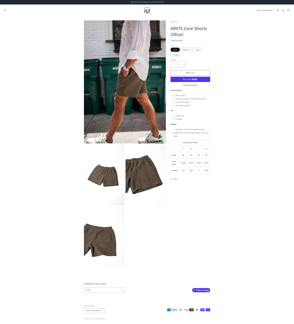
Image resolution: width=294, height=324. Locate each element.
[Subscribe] (122, 290)
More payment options (190, 85)
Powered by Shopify (100, 319)
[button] (4, 10)
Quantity (173, 60)
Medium (186, 50)
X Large (176, 55)
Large (197, 50)
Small (175, 50)
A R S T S (91, 319)
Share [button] (175, 179)
